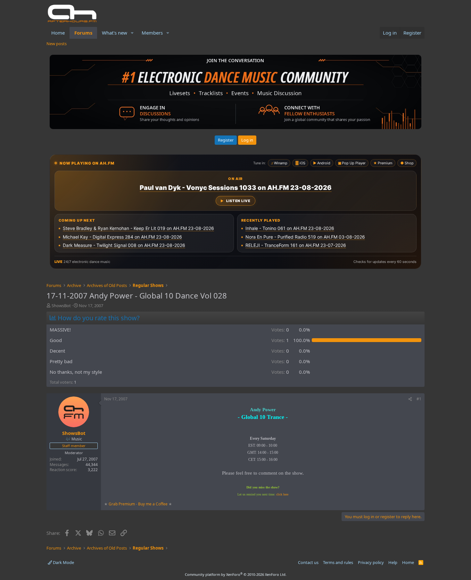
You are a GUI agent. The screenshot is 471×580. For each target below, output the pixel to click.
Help (392, 562)
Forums (83, 32)
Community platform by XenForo (235, 574)
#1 (419, 399)
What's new (114, 32)
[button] (132, 33)
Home (58, 32)
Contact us (308, 562)
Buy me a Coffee (153, 504)
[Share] (410, 399)
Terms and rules (338, 562)
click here (282, 494)
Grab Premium (122, 504)
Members (152, 32)
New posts (56, 43)
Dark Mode (63, 562)
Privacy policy (371, 562)
